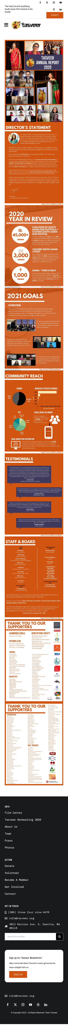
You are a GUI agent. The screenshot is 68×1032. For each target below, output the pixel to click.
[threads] (53, 9)
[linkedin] (60, 9)
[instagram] (53, 2)
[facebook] (40, 2)
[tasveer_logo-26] (26, 24)
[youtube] (60, 2)
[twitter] (47, 2)
